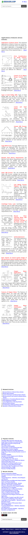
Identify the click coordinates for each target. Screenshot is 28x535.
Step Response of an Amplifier (8, 487)
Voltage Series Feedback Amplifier (9, 449)
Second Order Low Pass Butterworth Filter (11, 447)
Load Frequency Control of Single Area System (12, 460)
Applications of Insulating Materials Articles (13, 399)
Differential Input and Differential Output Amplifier (13, 480)
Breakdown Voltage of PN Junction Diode (11, 503)
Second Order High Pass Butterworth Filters (12, 465)
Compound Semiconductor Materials (10, 493)
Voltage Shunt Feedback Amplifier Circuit (11, 463)
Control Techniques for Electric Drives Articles (14, 394)
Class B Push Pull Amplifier (8, 446)
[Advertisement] (14, 22)
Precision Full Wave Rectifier (8, 468)
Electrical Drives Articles (9, 403)
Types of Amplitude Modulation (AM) (10, 491)
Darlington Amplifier (6, 454)
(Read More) (17, 90)
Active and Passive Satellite (8, 481)
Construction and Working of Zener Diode (11, 498)
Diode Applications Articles (9, 400)
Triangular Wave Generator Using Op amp (11, 440)
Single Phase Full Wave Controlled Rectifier (12, 442)
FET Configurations (6, 504)
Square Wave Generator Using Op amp (10, 443)
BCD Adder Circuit (5, 444)
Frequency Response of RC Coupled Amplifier (12, 486)
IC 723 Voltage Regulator (7, 457)
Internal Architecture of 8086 (8, 467)
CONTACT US (18, 529)
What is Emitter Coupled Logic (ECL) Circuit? (12, 497)
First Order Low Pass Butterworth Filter (11, 464)
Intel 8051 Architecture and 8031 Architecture (12, 450)
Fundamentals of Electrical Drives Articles (13, 404)
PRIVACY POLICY (10, 529)
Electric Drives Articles (8, 393)
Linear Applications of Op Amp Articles (12, 401)
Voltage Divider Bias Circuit (8, 461)
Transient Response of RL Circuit (9, 458)
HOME (3, 529)
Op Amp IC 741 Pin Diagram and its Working (12, 456)
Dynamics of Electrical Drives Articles (12, 406)
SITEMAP (24, 529)
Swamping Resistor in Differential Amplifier (11, 488)
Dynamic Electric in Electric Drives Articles (13, 392)
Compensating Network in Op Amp (9, 490)
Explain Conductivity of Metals (9, 473)
